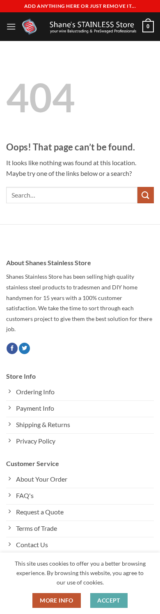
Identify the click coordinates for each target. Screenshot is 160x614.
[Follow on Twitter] (24, 348)
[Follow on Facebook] (12, 348)
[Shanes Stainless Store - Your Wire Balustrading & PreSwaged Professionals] (79, 26)
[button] (11, 26)
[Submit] (145, 195)
